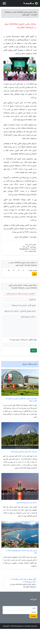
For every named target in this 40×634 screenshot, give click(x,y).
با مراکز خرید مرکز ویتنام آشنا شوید (27, 503)
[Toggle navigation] (4, 3)
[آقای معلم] (31, 3)
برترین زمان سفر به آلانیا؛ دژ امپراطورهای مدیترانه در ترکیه (21, 551)
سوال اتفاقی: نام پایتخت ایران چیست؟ (23, 339)
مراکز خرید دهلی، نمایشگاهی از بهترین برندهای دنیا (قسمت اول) (21, 399)
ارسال (34, 350)
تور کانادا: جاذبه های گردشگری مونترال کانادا (24, 452)
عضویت (33, 616)
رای (34, 274)
